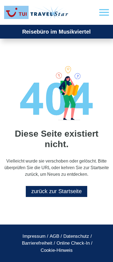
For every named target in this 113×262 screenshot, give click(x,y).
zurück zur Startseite (56, 191)
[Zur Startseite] (37, 12)
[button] (104, 12)
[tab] (34, 236)
